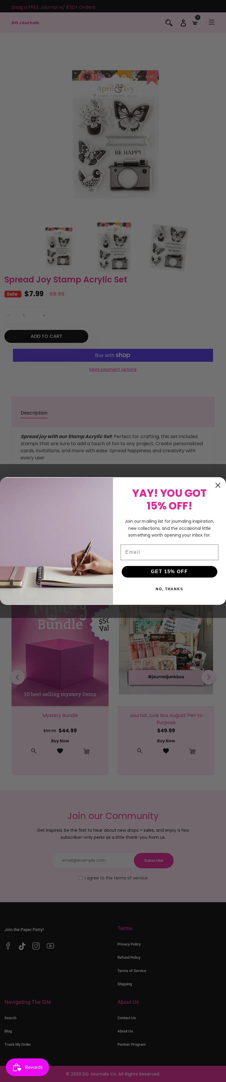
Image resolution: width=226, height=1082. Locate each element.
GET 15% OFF (169, 571)
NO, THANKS (169, 589)
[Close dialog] (218, 485)
